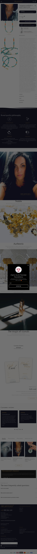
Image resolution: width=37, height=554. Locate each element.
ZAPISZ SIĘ (18, 286)
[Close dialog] (28, 265)
